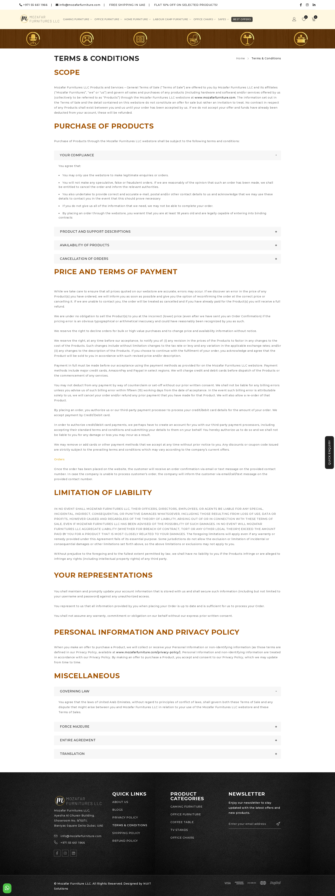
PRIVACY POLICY (125, 817)
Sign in (294, 19)
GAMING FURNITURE (186, 806)
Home (240, 58)
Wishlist (305, 17)
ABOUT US (120, 802)
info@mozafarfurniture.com (79, 5)
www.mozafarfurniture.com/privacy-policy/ (148, 652)
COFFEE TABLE (182, 822)
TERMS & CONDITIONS (129, 825)
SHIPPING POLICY (126, 833)
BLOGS (117, 809)
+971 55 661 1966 (35, 5)
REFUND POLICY (125, 840)
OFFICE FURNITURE (185, 814)
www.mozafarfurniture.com (215, 97)
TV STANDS (179, 830)
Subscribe (276, 824)
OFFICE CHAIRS (182, 837)
